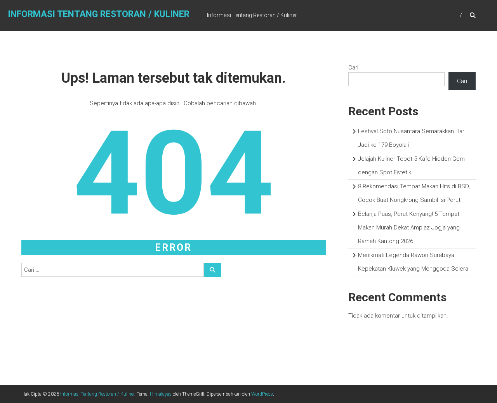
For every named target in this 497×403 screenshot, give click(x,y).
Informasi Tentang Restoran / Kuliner (98, 14)
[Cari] (212, 270)
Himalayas (161, 394)
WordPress (262, 394)
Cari (353, 67)
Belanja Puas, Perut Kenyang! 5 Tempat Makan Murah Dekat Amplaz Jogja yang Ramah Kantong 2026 (409, 227)
